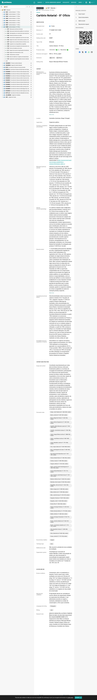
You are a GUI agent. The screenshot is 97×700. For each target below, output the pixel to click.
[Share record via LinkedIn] (85, 52)
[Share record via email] (91, 52)
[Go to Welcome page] (34, 2)
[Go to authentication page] (86, 2)
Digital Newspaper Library (53, 2)
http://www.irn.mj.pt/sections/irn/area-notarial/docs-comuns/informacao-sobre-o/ (60, 162)
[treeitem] (18, 44)
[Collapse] (32, 7)
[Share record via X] (82, 52)
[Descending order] (29, 7)
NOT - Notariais (51, 8)
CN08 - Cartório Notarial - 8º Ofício (46, 10)
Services (73, 2)
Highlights (66, 2)
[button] (40, 2)
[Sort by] (27, 7)
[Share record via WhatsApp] (88, 52)
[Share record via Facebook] (79, 52)
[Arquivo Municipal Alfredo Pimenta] (7, 2)
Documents (40, 8)
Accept (77, 697)
